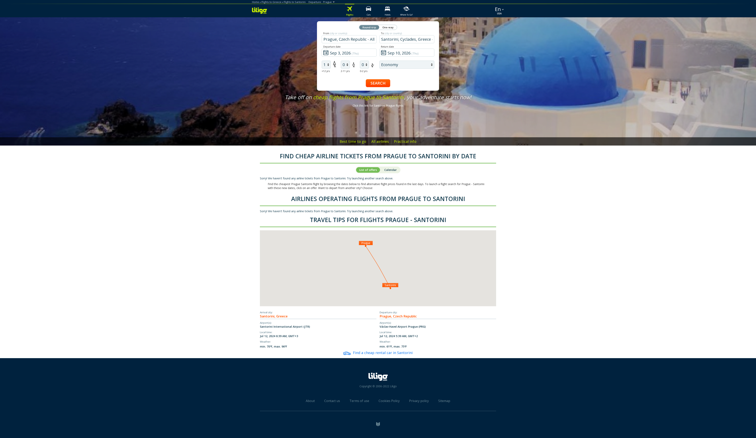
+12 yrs (326, 71)
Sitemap (444, 401)
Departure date (332, 46)
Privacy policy (419, 401)
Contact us (332, 401)
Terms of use (359, 401)
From (335, 33)
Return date (387, 46)
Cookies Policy (389, 401)
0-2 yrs (363, 71)
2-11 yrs (345, 71)
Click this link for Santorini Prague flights (378, 105)
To (391, 33)
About (310, 401)
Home (255, 2)
